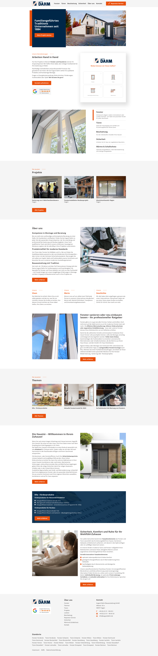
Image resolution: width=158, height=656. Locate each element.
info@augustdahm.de (106, 616)
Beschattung (72, 3)
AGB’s (43, 650)
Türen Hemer (48, 643)
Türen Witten (97, 638)
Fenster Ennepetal (75, 645)
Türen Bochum (112, 645)
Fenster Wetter (59, 643)
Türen (63, 3)
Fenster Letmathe (50, 645)
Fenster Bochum (100, 645)
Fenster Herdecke (38, 638)
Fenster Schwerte (63, 638)
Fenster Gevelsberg (78, 640)
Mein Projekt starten (44, 35)
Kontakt (99, 3)
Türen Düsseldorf (37, 645)
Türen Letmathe (63, 645)
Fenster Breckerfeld (50, 640)
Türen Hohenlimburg (98, 643)
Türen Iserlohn (116, 640)
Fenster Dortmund (109, 638)
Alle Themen (39, 416)
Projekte (67, 610)
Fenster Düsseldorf (112, 643)
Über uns (91, 3)
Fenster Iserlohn (104, 640)
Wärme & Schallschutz (71, 622)
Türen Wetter (69, 643)
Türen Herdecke (50, 638)
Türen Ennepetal (88, 645)
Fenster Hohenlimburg (82, 643)
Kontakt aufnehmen (42, 83)
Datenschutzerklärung (53, 650)
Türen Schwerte (75, 638)
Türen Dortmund (37, 640)
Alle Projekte (39, 210)
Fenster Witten (86, 638)
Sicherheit (82, 3)
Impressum (36, 650)
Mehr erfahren (40, 280)
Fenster (57, 3)
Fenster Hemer (37, 643)
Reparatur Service (70, 618)
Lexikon (66, 613)
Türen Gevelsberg (92, 640)
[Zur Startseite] (41, 3)
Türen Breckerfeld (65, 640)
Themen (67, 605)
